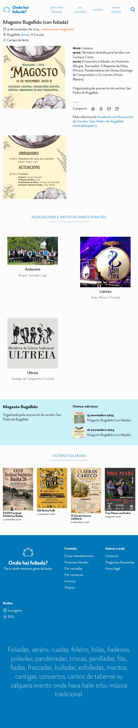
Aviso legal (112, 568)
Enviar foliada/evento (79, 556)
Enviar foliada (116, 9)
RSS (11, 617)
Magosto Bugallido (20, 407)
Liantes (105, 291)
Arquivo (69, 587)
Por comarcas (73, 575)
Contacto (111, 556)
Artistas (98, 9)
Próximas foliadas (56, 9)
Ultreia (32, 372)
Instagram (15, 610)
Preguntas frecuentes (120, 562)
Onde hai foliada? (20, 9)
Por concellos (80, 9)
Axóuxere (32, 269)
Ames (25, 34)
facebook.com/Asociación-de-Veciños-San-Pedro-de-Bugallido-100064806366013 (103, 121)
